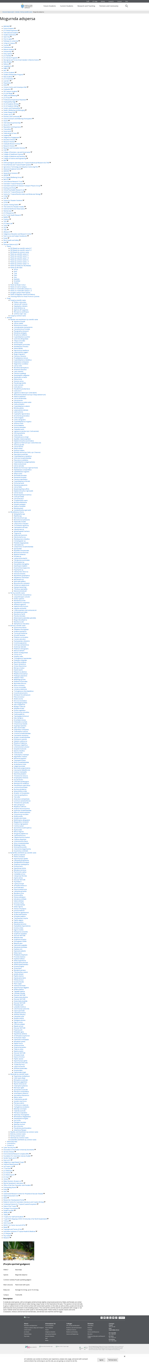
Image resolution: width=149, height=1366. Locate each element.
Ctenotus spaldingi (20, 373)
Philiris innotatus (19, 857)
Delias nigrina (18, 907)
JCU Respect (7, 1233)
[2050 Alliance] (31, 1348)
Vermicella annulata (20, 475)
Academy (6, 135)
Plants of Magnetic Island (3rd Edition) (22, 294)
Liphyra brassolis (19, 1066)
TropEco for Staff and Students (13, 1217)
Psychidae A (17, 882)
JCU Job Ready (8, 93)
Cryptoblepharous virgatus (22, 422)
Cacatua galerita (19, 714)
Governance (7, 131)
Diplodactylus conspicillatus (23, 470)
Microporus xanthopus (21, 312)
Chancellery (7, 129)
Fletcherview (7, 211)
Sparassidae (18, 549)
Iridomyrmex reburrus (21, 572)
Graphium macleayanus (21, 864)
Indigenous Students (50, 1332)
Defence (6, 64)
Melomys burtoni (19, 1124)
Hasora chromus (19, 1057)
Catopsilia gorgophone (21, 860)
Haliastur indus (19, 678)
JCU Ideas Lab (8, 223)
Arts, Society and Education (73, 1325)
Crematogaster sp (20, 541)
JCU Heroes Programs (10, 58)
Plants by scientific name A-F (19, 254)
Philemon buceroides (20, 681)
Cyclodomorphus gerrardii (22, 510)
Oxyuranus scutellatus (21, 460)
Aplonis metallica (19, 751)
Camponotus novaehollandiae (23, 547)
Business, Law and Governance (73, 1327)
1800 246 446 (112, 1326)
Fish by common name (17, 1136)
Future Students (50, 6)
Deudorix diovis (19, 1018)
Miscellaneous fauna (17, 512)
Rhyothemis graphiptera (22, 576)
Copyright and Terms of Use (12, 1229)
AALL (5, 70)
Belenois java (18, 943)
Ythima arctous (19, 980)
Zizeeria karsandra (20, 1047)
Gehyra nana (18, 474)
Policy (5, 1189)
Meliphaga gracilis (20, 679)
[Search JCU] (126, 6)
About (26, 1324)
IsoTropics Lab (8, 1166)
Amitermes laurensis (20, 535)
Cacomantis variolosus (21, 735)
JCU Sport (6, 1177)
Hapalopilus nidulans (20, 306)
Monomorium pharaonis (22, 520)
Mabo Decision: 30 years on (12, 1181)
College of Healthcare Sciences (13, 154)
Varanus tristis (18, 423)
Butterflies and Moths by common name (23, 1140)
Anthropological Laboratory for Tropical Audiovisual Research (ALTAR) (26, 163)
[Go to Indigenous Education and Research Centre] (82, 1349)
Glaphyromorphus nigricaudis (23, 491)
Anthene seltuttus (19, 1014)
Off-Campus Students (10, 91)
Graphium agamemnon (21, 912)
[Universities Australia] (46, 1346)
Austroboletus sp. (19, 308)
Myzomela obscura (20, 683)
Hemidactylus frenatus (21, 346)
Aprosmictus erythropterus (22, 828)
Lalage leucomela (19, 766)
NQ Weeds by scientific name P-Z (20, 250)
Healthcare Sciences (71, 1329)
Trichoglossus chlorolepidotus (24, 691)
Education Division (9, 140)
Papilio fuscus (18, 1043)
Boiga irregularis (19, 354)
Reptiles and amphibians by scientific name (24, 319)
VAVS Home (7, 1223)
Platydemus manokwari (21, 577)
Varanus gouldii (19, 445)
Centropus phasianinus (21, 645)
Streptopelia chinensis (21, 778)
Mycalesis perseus (20, 970)
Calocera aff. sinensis (20, 304)
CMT (5, 198)
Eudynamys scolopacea (21, 362)
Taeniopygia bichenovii (21, 716)
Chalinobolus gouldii (20, 1099)
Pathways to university (10, 41)
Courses (6, 45)
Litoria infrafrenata (20, 398)
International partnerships (12, 123)
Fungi (9, 298)
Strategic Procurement (10, 1208)
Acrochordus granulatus (21, 416)
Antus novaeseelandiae (21, 843)
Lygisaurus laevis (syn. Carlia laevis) (25, 393)
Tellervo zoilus (18, 1049)
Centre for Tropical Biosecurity (13, 192)
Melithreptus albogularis (22, 820)
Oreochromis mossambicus (22, 595)
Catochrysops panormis (21, 1009)
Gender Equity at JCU (10, 1158)
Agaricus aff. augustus (21, 310)
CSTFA (5, 202)
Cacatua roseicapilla (20, 772)
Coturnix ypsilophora (21, 795)
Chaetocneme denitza (21, 997)
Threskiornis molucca (21, 776)
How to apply (7, 39)
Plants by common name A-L (19, 260)
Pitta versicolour (19, 697)
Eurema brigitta (19, 966)
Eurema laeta (18, 1070)
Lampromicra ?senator (21, 524)
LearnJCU (111, 1)
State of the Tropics (10, 1206)
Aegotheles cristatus (20, 757)
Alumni (5, 121)
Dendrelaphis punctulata (22, 344)
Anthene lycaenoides (20, 1068)
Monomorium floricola (21, 552)
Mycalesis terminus (20, 870)
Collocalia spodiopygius (21, 782)
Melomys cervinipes (20, 1109)
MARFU (6, 217)
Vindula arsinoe (19, 1045)
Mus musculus (18, 1126)
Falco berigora (18, 718)
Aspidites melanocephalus (22, 439)
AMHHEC (6, 171)
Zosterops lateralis (20, 647)
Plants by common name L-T (19, 262)
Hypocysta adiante (20, 951)
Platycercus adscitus (20, 672)
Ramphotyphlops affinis (21, 489)
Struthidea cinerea (20, 720)
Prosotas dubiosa (19, 957)
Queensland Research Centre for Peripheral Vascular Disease (23, 1194)
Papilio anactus (19, 976)
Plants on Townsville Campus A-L (21, 289)
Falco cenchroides (19, 728)
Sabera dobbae (19, 901)
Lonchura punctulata (20, 787)
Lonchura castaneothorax (22, 801)
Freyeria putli (18, 1030)
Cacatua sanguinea (20, 839)
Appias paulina (18, 922)
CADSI (5, 226)
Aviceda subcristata (20, 818)
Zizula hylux (17, 968)
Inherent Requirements (11, 1164)
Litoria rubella (18, 323)
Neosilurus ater (19, 622)
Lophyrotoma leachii (20, 558)
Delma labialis (18, 348)
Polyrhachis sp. (18, 570)
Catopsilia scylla (19, 1016)
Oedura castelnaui (20, 396)
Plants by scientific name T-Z (19, 258)
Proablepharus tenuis (21, 358)
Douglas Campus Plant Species (20, 293)
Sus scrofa (17, 1120)
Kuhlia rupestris (19, 599)
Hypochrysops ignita (20, 1061)
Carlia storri (17, 391)
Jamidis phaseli (18, 974)
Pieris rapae (18, 984)
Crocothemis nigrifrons (21, 525)
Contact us (10, 1145)
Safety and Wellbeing (10, 95)
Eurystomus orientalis (21, 851)
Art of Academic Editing (11, 106)
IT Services (7, 1168)
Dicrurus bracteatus (20, 701)
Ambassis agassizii (20, 604)
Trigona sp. (17, 533)
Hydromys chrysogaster (21, 1115)
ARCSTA (6, 179)
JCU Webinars (8, 1171)
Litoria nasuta (18, 493)
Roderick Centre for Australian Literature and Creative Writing (23, 1202)
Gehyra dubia (18, 448)
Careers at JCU (8, 114)
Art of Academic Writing (11, 104)
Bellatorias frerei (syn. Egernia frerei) (26, 468)
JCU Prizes (6, 98)
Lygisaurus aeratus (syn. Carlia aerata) (26, 431)
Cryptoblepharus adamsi (22, 406)
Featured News (27, 1334)
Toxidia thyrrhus (19, 1064)
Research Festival (9, 142)
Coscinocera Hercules (21, 1063)
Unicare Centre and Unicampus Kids (15, 87)
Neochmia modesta (20, 662)
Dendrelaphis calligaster (21, 375)
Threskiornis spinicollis (21, 803)
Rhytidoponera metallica (21, 539)
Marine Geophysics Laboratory (13, 1183)
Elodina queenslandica (21, 964)
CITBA (5, 196)
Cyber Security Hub (9, 1147)
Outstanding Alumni (10, 1187)
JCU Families (7, 56)
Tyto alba (17, 797)
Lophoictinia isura (19, 835)
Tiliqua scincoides (19, 341)
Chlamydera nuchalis (20, 722)
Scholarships (7, 51)
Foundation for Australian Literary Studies (17, 1156)
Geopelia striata (19, 708)
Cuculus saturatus (20, 639)
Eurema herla (18, 866)
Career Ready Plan (9, 112)
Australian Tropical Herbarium (13, 184)
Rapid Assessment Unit (11, 1196)
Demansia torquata (20, 477)
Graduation (7, 89)
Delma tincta (18, 379)
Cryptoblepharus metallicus (23, 360)
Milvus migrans (19, 832)
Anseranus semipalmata (21, 799)
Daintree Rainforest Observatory (14, 209)
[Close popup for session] (124, 1356)
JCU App (95, 1)
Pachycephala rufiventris (22, 641)
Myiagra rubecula (19, 706)
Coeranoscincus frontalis (22, 329)
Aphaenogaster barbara (21, 531)
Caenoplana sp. (19, 545)
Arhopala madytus (20, 916)
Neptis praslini (18, 1051)
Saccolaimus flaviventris (21, 1095)
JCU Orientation (8, 79)
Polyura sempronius (20, 889)
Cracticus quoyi (19, 826)
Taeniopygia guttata (20, 703)
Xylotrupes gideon (20, 581)
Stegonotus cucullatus (21, 364)
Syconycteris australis (21, 1090)
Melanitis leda (18, 937)
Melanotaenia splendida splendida (25, 618)
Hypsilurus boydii (19, 321)
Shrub (16, 269)
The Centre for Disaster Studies (13, 207)
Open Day (6, 37)
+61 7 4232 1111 (112, 1337)
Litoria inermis (18, 447)
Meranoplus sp (19, 579)
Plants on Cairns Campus (18, 287)
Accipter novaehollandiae (22, 737)
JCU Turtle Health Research (12, 215)
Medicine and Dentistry (72, 1332)
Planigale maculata (20, 1122)
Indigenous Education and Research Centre (17, 234)
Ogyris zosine (18, 1022)
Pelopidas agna (19, 1032)
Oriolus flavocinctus (20, 666)
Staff (87, 1)
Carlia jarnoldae (19, 497)
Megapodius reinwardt (21, 822)
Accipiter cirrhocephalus (21, 793)
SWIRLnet (6, 1212)
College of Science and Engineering (14, 158)
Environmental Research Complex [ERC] (16, 1154)
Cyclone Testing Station (11, 205)
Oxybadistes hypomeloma (22, 926)
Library (103, 1)
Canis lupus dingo (19, 1078)
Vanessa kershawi (19, 986)
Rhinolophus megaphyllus (22, 1117)
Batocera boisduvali (20, 591)
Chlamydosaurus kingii (21, 437)
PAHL (5, 1191)
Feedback (121, 1317)
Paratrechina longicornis (22, 568)
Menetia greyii (18, 508)
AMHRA (6, 175)
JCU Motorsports (9, 1175)
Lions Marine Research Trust (13, 181)
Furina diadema (19, 425)
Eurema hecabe (19, 982)
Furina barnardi (19, 483)
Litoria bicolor (18, 400)
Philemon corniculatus (21, 637)
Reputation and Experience (12, 127)
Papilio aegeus (18, 920)
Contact (119, 1)
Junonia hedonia (19, 910)
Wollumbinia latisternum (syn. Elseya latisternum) (30, 395)
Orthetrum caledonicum (21, 585)
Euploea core (18, 949)
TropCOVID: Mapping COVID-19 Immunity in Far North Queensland (25, 1219)
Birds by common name (18, 1134)
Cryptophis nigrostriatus (22, 414)
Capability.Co (7, 66)
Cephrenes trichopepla (21, 1039)
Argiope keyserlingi (20, 587)
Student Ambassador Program (13, 74)
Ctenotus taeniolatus (20, 479)
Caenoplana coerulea (21, 527)
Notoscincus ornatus (20, 325)
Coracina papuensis (20, 643)
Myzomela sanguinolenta (22, 768)
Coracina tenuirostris (21, 693)
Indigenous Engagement (11, 137)
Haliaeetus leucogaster (21, 629)
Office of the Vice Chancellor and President (17, 1185)
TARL (5, 230)
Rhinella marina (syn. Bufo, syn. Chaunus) (27, 452)
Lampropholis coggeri (21, 352)
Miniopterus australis (21, 1080)
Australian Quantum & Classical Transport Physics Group (22, 186)
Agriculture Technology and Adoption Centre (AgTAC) (20, 167)
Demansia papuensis (20, 485)
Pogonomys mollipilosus (22, 1076)
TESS (5, 221)
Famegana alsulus (19, 1020)
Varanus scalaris (19, 450)
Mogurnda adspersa (20, 620)
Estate (5, 238)
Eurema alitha (18, 895)
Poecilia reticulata (19, 616)
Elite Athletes (7, 62)
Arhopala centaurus (20, 885)
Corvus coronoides (20, 687)
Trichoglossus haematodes (22, 658)
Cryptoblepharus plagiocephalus (24, 462)
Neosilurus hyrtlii (19, 614)
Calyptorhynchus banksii (22, 837)
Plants (9, 246)
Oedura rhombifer (20, 506)
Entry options (8, 54)
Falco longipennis (19, 704)
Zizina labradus (19, 887)
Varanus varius (19, 381)
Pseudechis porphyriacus (22, 389)
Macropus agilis (19, 1088)
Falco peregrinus (19, 805)
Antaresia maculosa (20, 369)
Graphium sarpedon (20, 934)
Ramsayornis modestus (21, 783)
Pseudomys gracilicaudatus (22, 1128)
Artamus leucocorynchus (22, 809)
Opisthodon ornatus (20, 377)
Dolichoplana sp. (19, 562)
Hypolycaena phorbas (21, 963)
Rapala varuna (18, 1026)
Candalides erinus (19, 874)
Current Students (66, 6)
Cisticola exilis (18, 753)
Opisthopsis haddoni (20, 566)
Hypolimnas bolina (20, 868)
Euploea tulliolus (19, 959)
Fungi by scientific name (18, 300)
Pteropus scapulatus (20, 1113)
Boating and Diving (9, 188)
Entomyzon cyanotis (20, 739)
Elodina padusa (19, 989)
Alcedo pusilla (18, 816)
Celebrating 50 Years (10, 133)
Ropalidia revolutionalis (21, 550)
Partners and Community (108, 6)
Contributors (11, 1143)
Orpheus (6, 219)
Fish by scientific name (26, 12)
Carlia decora (18, 387)
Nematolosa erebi (19, 601)
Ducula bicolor (18, 780)
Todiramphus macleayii (21, 755)
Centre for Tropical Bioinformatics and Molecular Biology (22, 194)
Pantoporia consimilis (21, 932)
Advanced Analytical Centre (12, 169)
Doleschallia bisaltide (20, 1001)
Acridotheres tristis (20, 764)
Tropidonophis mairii (21, 500)
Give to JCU (7, 1160)
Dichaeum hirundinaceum (22, 695)
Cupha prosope (19, 884)
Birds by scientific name (17, 626)
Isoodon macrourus (20, 1101)
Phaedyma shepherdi (20, 955)
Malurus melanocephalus (22, 812)
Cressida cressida (19, 993)
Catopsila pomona (20, 1013)
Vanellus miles (18, 656)
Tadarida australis (20, 1111)
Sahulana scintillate (20, 899)
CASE (5, 150)
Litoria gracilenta (19, 433)
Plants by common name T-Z (19, 264)
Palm (15, 275)
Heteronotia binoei (20, 464)
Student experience (9, 35)
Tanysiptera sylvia (20, 760)
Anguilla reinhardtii (20, 608)
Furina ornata (18, 343)
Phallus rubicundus (20, 302)
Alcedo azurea (18, 699)
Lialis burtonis (18, 412)
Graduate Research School (12, 144)
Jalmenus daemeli (19, 855)
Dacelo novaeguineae (21, 653)
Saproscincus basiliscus (21, 350)
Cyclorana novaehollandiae (22, 458)
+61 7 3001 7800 (112, 1341)
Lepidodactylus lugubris (21, 472)
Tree (15, 273)
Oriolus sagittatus (19, 710)
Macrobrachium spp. (20, 518)
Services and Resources (93, 1332)
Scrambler (17, 281)
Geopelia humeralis (20, 749)
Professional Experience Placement (14, 100)
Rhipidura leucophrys (21, 674)
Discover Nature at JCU (8, 12)
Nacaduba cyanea (19, 1041)
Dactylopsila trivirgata (21, 1118)
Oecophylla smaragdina (21, 564)
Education (90, 1334)
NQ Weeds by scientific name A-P (20, 248)
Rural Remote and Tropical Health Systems (17, 165)
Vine (15, 277)
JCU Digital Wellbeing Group (12, 177)
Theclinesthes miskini (21, 972)
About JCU (6, 125)
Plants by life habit (16, 268)
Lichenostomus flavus (21, 841)
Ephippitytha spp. (19, 514)
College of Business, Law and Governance (17, 152)
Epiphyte (16, 279)
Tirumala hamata (19, 905)
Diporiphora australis (21, 454)
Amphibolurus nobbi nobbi (22, 402)
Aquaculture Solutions (10, 173)
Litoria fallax (18, 487)
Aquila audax (18, 830)
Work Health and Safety (11, 240)
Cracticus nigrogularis (21, 824)
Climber (16, 283)
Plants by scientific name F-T (19, 256)
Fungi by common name (18, 316)
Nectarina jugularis (20, 758)
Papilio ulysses (18, 1059)
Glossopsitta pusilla (20, 847)
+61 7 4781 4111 (112, 1334)
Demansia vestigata (20, 333)
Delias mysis (18, 953)
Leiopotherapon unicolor (22, 597)
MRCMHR (6, 26)
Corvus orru (18, 654)
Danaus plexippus (19, 897)
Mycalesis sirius (19, 893)
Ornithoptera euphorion (22, 1036)
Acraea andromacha (20, 914)
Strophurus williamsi (20, 335)
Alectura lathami (19, 651)
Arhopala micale (19, 1055)
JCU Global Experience (10, 30)
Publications (7, 47)
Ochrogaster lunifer (20, 941)
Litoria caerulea (19, 466)
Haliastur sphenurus (20, 741)
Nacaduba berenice (20, 924)
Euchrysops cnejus (20, 1038)
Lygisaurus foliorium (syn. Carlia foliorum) (27, 443)
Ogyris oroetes (18, 930)
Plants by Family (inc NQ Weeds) (20, 266)
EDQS (5, 85)
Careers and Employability (12, 108)
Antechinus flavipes (20, 1130)
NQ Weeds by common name (19, 252)
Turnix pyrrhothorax (20, 633)
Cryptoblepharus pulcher (22, 337)
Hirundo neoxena (19, 635)
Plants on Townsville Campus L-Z (21, 291)
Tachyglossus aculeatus (21, 1107)
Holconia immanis (19, 574)
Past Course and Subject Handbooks (15, 236)
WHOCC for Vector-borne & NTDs (14, 1225)
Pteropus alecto (19, 1103)
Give (126, 1)
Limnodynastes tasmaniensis (23, 327)
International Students (10, 33)
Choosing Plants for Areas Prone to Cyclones (24, 296)
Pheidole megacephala (21, 543)
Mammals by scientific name (19, 1074)
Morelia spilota (19, 408)
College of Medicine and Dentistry (14, 156)
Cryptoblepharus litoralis (22, 481)
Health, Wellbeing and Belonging (14, 110)
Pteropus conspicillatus (21, 1091)
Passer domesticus (20, 664)
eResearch (7, 232)
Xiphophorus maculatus (21, 624)
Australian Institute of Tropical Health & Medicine (19, 1231)
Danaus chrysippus (20, 909)
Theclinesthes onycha (21, 918)
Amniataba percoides (20, 612)
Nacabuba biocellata (20, 947)
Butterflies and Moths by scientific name (23, 853)
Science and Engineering (72, 1334)
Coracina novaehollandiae (22, 733)
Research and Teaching (86, 6)
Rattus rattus (18, 1097)
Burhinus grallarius (20, 789)
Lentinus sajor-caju (20, 314)
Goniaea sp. (17, 556)
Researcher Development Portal (13, 1200)
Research (6, 1238)
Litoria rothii (18, 366)
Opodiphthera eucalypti (21, 862)
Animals (17, 12)
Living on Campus (9, 43)
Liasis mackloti (18, 371)
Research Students (49, 1336)
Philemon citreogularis (21, 649)
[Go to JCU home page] (27, 1317)
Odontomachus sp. (20, 537)
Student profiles (8, 1210)
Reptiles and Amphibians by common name (24, 1132)
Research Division (9, 146)
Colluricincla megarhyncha (22, 849)
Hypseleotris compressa (21, 603)
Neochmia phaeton (20, 774)
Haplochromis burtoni (21, 606)
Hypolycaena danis (20, 978)
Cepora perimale (19, 1011)
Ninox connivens (19, 685)
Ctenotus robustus (20, 356)
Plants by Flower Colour (18, 285)
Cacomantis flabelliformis (22, 770)
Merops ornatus (19, 668)
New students (8, 77)
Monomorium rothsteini (21, 583)
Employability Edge (9, 102)
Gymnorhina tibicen (20, 628)
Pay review (7, 1236)
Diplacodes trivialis (20, 522)
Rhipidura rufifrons (20, 807)
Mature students (9, 49)
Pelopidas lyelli (18, 1005)
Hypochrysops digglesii (21, 988)
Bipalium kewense (20, 554)
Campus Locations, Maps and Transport (34, 1327)
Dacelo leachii (18, 670)
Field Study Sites (12, 1142)
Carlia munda (18, 435)
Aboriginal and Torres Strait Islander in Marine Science (21, 60)
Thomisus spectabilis (20, 589)
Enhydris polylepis (20, 504)
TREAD (5, 1215)
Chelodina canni (19, 429)
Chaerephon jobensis (21, 1086)
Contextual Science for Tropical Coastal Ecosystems (20, 1204)
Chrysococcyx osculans (21, 814)
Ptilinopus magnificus (21, 745)
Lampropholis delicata (21, 410)
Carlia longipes (18, 418)
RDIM (5, 1198)
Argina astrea (18, 878)
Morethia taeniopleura (21, 368)
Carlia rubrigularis (20, 420)
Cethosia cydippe (19, 1024)
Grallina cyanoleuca (20, 631)
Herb (15, 271)
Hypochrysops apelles (21, 859)
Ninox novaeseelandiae (21, 762)
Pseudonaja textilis (20, 383)
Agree (101, 1360)
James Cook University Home (29, 5)
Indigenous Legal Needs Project (13, 1162)
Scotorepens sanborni (21, 1093)
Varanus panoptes (20, 427)
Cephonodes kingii (20, 1072)
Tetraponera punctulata (21, 560)
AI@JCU (6, 68)
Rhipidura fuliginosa (20, 743)
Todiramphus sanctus (21, 731)
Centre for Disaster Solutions (13, 200)
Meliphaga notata (19, 845)
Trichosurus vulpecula (21, 1105)
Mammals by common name (19, 1138)
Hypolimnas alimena (20, 1034)
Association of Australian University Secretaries (18, 1150)
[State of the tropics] (62, 1346)
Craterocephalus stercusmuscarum (25, 610)
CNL (5, 228)
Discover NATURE (19, 880)
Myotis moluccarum (20, 1084)
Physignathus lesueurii (21, 331)
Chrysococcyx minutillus (21, 712)
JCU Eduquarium (8, 213)
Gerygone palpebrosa (21, 834)
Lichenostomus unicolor (21, 747)
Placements (7, 83)
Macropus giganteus (20, 1082)
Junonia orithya (19, 903)
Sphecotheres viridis (20, 791)
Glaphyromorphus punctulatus (24, 441)
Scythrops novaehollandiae (22, 810)
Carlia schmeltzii (19, 404)
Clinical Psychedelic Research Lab (14, 190)
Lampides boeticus (20, 1007)
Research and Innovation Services (14, 148)
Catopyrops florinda (20, 876)
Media (5, 1227)
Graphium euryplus (20, 939)
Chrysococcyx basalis (20, 724)
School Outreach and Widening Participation (17, 119)
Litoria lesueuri (19, 499)
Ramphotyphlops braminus (22, 495)
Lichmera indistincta (20, 689)
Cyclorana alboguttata (21, 339)
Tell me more (112, 1360)
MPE (5, 160)
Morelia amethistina (20, 502)
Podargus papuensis (20, 676)
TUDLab (6, 1221)
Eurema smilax (18, 928)
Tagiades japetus (19, 991)
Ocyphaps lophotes (20, 726)
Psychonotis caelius (20, 872)
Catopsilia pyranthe (20, 891)
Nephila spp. (18, 516)
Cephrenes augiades (20, 945)
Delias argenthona (20, 961)
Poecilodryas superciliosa (22, 785)
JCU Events (7, 1173)
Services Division (9, 1152)
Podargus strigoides (20, 660)
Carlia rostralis (18, 385)
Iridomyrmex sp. (19, 529)
